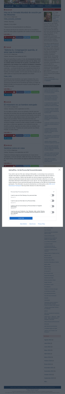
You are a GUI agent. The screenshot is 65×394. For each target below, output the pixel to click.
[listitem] (32, 192)
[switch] (52, 195)
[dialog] (32, 197)
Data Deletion (23, 223)
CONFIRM (21, 218)
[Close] (59, 170)
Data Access (32, 223)
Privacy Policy (41, 223)
